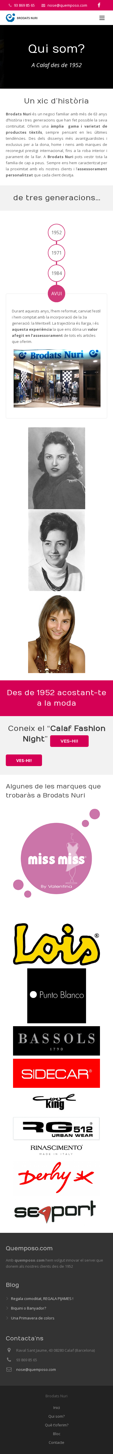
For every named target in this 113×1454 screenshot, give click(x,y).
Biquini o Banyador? (28, 1308)
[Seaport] (56, 1212)
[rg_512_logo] (56, 1128)
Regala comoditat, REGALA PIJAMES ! (42, 1298)
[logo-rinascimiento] (56, 1149)
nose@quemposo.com (67, 5)
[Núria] (56, 550)
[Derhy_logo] (56, 1177)
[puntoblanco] (56, 996)
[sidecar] (56, 1073)
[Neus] (56, 468)
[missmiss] (56, 853)
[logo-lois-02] (56, 933)
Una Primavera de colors (32, 1318)
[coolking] (56, 1102)
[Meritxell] (56, 632)
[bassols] (56, 1041)
